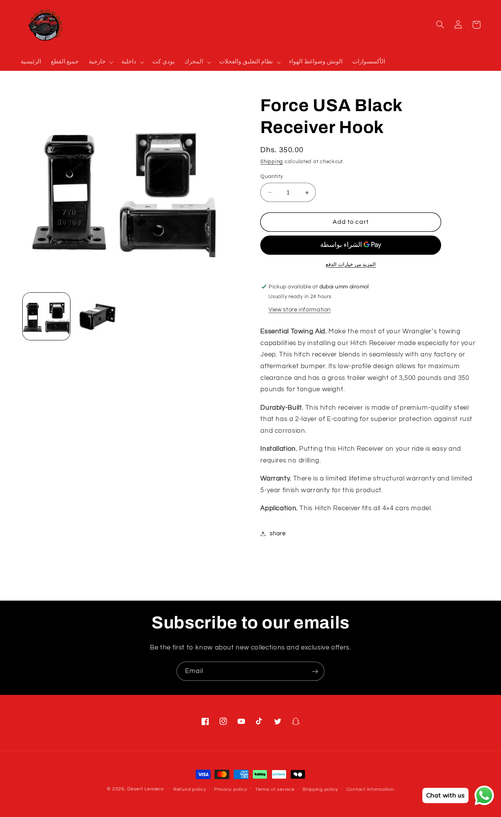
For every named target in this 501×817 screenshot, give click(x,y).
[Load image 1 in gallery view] (46, 316)
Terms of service (275, 789)
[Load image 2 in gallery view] (97, 316)
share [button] (277, 533)
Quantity (271, 176)
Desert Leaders (145, 789)
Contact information (370, 789)
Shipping (271, 161)
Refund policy (189, 789)
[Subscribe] (315, 671)
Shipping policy (320, 789)
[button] (100, 62)
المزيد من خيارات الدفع (351, 264)
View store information (300, 310)
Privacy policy (230, 789)
